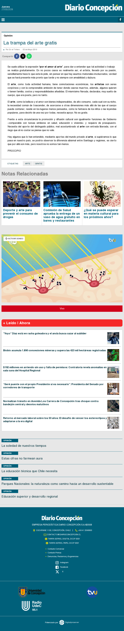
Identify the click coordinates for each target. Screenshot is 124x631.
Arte (27, 164)
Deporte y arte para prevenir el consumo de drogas (20, 213)
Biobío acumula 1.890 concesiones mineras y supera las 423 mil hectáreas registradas (54, 350)
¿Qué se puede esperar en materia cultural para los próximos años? (101, 213)
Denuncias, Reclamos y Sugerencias (63, 556)
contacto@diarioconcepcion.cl (64, 535)
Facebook (64, 567)
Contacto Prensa (54, 553)
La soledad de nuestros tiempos (24, 446)
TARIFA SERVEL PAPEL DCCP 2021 (64, 543)
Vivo (62, 308)
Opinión (7, 440)
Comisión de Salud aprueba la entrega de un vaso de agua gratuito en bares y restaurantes (61, 215)
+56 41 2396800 (85, 530)
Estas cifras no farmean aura (22, 458)
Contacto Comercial (56, 549)
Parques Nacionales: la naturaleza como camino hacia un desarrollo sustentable (57, 484)
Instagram (64, 562)
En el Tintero (14, 50)
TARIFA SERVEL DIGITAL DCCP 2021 (64, 539)
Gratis (38, 164)
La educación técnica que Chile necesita (29, 471)
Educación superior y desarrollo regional (30, 496)
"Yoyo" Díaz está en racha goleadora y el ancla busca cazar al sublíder (44, 333)
